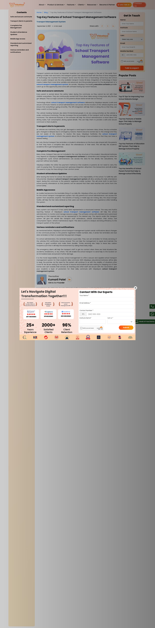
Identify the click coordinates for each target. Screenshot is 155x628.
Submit (126, 327)
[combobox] (83, 314)
